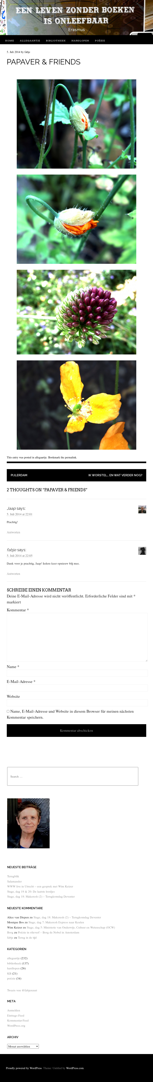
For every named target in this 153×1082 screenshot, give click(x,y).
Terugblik (13, 876)
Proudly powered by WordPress (24, 1068)
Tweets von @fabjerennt (22, 990)
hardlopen (80, 40)
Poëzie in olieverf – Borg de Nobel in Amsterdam (48, 932)
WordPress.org (16, 1025)
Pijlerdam (19, 475)
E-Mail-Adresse (21, 681)
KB (9, 973)
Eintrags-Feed (15, 1015)
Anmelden (13, 1010)
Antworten (13, 532)
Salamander (14, 881)
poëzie (100, 40)
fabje (27, 52)
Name (13, 666)
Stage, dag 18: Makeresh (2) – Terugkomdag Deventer (41, 896)
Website (13, 696)
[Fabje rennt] (76, 33)
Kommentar (18, 610)
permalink (70, 457)
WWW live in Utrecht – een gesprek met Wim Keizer (40, 886)
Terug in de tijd (27, 937)
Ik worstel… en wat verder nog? (115, 475)
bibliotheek (56, 40)
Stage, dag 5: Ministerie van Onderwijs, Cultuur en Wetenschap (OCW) (71, 927)
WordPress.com (75, 1068)
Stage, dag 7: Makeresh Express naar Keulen (56, 922)
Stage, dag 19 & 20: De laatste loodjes (31, 891)
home (9, 40)
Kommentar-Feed (18, 1020)
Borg (10, 932)
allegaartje (30, 40)
